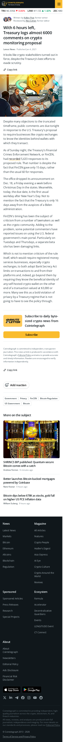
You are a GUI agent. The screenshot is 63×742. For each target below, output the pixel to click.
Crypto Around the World (44, 574)
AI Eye (37, 560)
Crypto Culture (42, 566)
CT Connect (40, 632)
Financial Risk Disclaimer (10, 678)
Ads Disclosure (10, 670)
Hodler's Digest (42, 548)
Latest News (9, 49)
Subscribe (31, 335)
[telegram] (17, 698)
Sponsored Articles (13, 598)
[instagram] (29, 698)
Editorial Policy (24, 355)
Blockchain (8, 560)
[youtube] (35, 698)
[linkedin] (11, 698)
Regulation (8, 566)
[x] (5, 698)
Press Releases (10, 604)
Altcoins (7, 554)
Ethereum (8, 548)
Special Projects (11, 616)
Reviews (38, 582)
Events (37, 620)
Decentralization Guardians (43, 612)
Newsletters (9, 658)
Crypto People (41, 542)
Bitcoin (6, 542)
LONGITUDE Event (44, 626)
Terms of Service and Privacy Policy (19, 736)
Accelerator (40, 604)
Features (39, 536)
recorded (14, 159)
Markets (7, 536)
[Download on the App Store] (12, 689)
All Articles (40, 530)
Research (8, 610)
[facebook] (23, 698)
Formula (38, 598)
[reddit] (41, 698)
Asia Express (41, 554)
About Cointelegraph (10, 650)
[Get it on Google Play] (32, 689)
